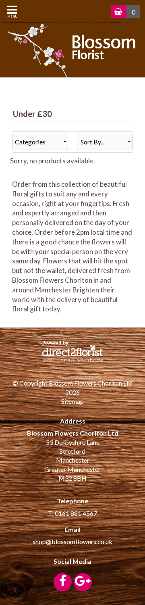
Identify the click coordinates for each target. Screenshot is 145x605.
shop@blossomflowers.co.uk (72, 541)
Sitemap (72, 401)
